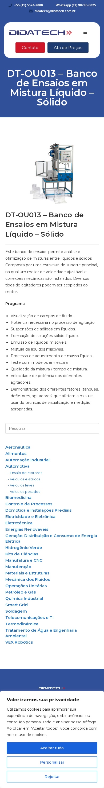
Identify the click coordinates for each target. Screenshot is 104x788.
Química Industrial (24, 598)
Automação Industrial (27, 459)
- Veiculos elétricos (24, 479)
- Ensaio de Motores (25, 473)
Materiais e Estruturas (27, 572)
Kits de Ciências (21, 553)
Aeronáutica (17, 447)
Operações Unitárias (26, 585)
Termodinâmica (21, 623)
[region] (52, 739)
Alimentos (15, 453)
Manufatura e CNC (23, 560)
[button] (85, 32)
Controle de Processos (28, 503)
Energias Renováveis (26, 529)
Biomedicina (18, 497)
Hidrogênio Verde (23, 547)
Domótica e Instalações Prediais (38, 510)
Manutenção (18, 566)
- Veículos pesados (24, 491)
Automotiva (17, 466)
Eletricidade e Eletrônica (30, 516)
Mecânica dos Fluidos (27, 579)
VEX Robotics (19, 642)
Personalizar (52, 762)
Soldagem (16, 611)
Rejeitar (52, 776)
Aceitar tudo (52, 748)
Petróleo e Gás (20, 592)
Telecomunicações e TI (29, 617)
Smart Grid (16, 604)
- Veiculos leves (21, 485)
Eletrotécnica (19, 522)
